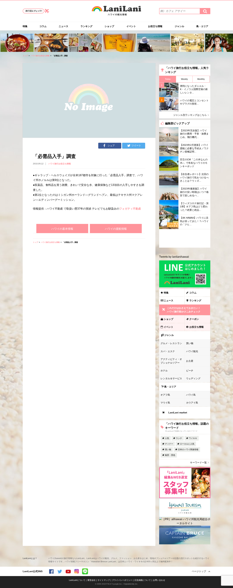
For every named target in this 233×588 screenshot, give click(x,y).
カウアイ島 (192, 402)
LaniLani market (177, 412)
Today (168, 79)
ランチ (179, 438)
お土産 (189, 360)
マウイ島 (165, 402)
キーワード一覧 (198, 462)
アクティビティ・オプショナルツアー (171, 361)
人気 (167, 438)
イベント (131, 26)
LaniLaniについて (77, 580)
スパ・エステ (168, 351)
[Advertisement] (89, 273)
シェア (111, 145)
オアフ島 (165, 394)
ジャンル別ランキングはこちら (190, 115)
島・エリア (202, 26)
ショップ (109, 26)
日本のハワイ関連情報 (188, 449)
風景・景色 (170, 455)
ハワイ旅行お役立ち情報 (40, 56)
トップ (25, 56)
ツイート (136, 145)
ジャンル (179, 26)
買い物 (189, 343)
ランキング (86, 26)
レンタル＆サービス (171, 378)
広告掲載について (142, 580)
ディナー (169, 444)
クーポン (194, 319)
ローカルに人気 (187, 444)
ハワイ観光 (192, 351)
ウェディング (193, 378)
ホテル (164, 370)
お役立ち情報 (155, 26)
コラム (43, 26)
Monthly (201, 79)
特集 (25, 26)
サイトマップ (104, 580)
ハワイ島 (191, 394)
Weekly (184, 79)
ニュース (63, 26)
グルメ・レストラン (171, 343)
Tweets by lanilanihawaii (174, 256)
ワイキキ (193, 438)
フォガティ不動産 (130, 208)
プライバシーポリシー (122, 580)
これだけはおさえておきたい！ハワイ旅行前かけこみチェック (183, 310)
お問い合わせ (159, 580)
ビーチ (189, 370)
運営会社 (91, 580)
